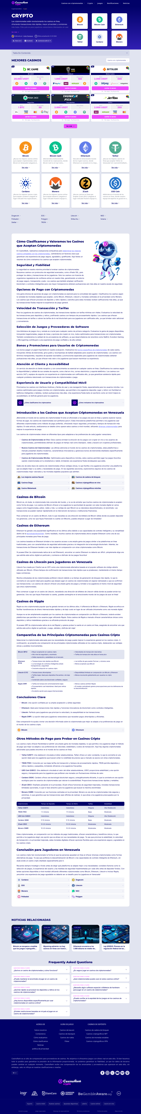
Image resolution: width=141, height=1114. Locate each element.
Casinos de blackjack (67, 1034)
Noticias (126, 3)
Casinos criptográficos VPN (97, 1041)
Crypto (90, 3)
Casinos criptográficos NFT (96, 1034)
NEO (103, 216)
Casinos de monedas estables (97, 1037)
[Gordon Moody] (67, 1093)
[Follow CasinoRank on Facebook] (102, 1073)
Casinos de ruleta (67, 1037)
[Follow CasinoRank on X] (112, 1073)
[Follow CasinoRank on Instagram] (107, 1073)
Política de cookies (102, 1111)
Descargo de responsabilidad (61, 1111)
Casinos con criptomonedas (72, 3)
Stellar (14, 222)
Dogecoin (16, 216)
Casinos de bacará (67, 1030)
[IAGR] (23, 1093)
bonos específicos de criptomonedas (92, 350)
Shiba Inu (75, 219)
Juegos (100, 3)
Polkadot (15, 219)
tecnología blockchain (35, 534)
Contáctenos (41, 1034)
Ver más (69, 126)
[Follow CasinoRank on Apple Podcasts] (127, 1073)
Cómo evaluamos (40, 1037)
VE (14, 1073)
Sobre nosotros (40, 1030)
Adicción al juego (23, 1111)
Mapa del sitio (119, 1111)
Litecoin (74, 216)
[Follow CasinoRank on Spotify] (122, 1073)
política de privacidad (40, 1049)
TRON (43, 222)
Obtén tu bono (31, 88)
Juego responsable (40, 1111)
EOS (43, 216)
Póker (67, 1041)
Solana (103, 219)
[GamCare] (49, 1093)
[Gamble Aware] (95, 1093)
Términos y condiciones (83, 1111)
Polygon (44, 219)
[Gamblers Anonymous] (34, 1093)
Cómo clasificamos (40, 1041)
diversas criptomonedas (108, 426)
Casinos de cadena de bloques (97, 1030)
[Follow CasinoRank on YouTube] (117, 1073)
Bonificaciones (112, 3)
